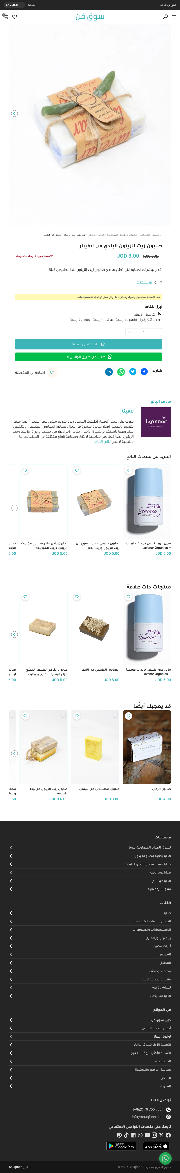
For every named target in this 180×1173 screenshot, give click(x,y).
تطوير (20, 1167)
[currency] (22, 5)
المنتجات (145, 234)
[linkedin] (133, 1135)
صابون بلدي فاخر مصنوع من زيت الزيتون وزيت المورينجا (44, 545)
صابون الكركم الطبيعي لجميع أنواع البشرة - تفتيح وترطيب (47, 672)
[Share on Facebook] (144, 371)
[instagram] (154, 1135)
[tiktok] (126, 1135)
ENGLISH (12, 4)
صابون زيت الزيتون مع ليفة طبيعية (48, 791)
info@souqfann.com (148, 1117)
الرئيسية (157, 234)
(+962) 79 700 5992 (148, 1109)
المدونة (32, 4)
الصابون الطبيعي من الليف (100, 670)
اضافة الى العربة (84, 344)
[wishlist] (14, 16)
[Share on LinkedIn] (109, 372)
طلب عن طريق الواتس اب (85, 356)
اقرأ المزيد (144, 282)
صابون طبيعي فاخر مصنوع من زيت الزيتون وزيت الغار (97, 545)
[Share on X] (132, 371)
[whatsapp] (140, 1135)
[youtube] (147, 1135)
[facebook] (168, 1135)
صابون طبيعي (96, 234)
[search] (165, 16)
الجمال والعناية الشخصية (122, 234)
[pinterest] (119, 1135)
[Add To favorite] (128, 470)
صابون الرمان (161, 789)
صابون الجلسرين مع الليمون (99, 789)
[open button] (173, 16)
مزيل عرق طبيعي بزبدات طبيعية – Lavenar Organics (148, 545)
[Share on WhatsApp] (121, 372)
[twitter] (161, 1135)
